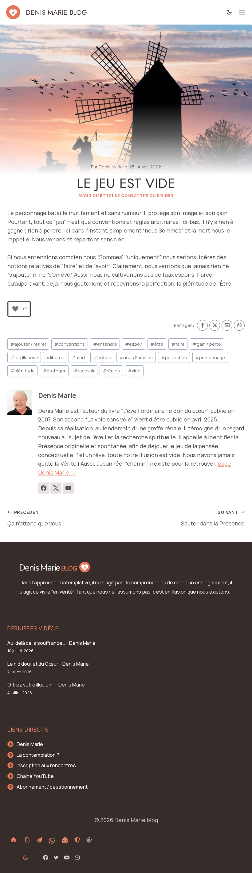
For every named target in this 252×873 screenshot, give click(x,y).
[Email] (227, 325)
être (156, 344)
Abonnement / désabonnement (52, 786)
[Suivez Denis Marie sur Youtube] (68, 488)
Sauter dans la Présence (213, 518)
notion (102, 357)
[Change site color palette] (229, 12)
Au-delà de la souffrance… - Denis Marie (51, 643)
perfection (174, 357)
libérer (54, 357)
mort (78, 357)
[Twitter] (56, 857)
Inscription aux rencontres (46, 765)
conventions (69, 344)
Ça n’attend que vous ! (35, 518)
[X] (214, 325)
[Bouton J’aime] (15, 308)
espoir (133, 344)
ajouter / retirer (28, 344)
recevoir (84, 371)
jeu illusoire (24, 357)
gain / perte (207, 344)
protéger (54, 371)
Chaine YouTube (35, 776)
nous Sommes (136, 357)
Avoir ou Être (94, 195)
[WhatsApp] (239, 325)
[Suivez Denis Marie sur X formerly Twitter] (55, 488)
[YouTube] (66, 857)
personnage (210, 357)
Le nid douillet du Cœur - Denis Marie (48, 663)
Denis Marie (111, 167)
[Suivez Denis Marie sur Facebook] (43, 488)
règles (111, 371)
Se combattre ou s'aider (144, 195)
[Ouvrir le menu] (242, 12)
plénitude (22, 371)
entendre (105, 344)
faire (178, 344)
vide (134, 371)
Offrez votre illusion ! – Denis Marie (46, 684)
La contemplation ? (38, 755)
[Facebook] (202, 325)
